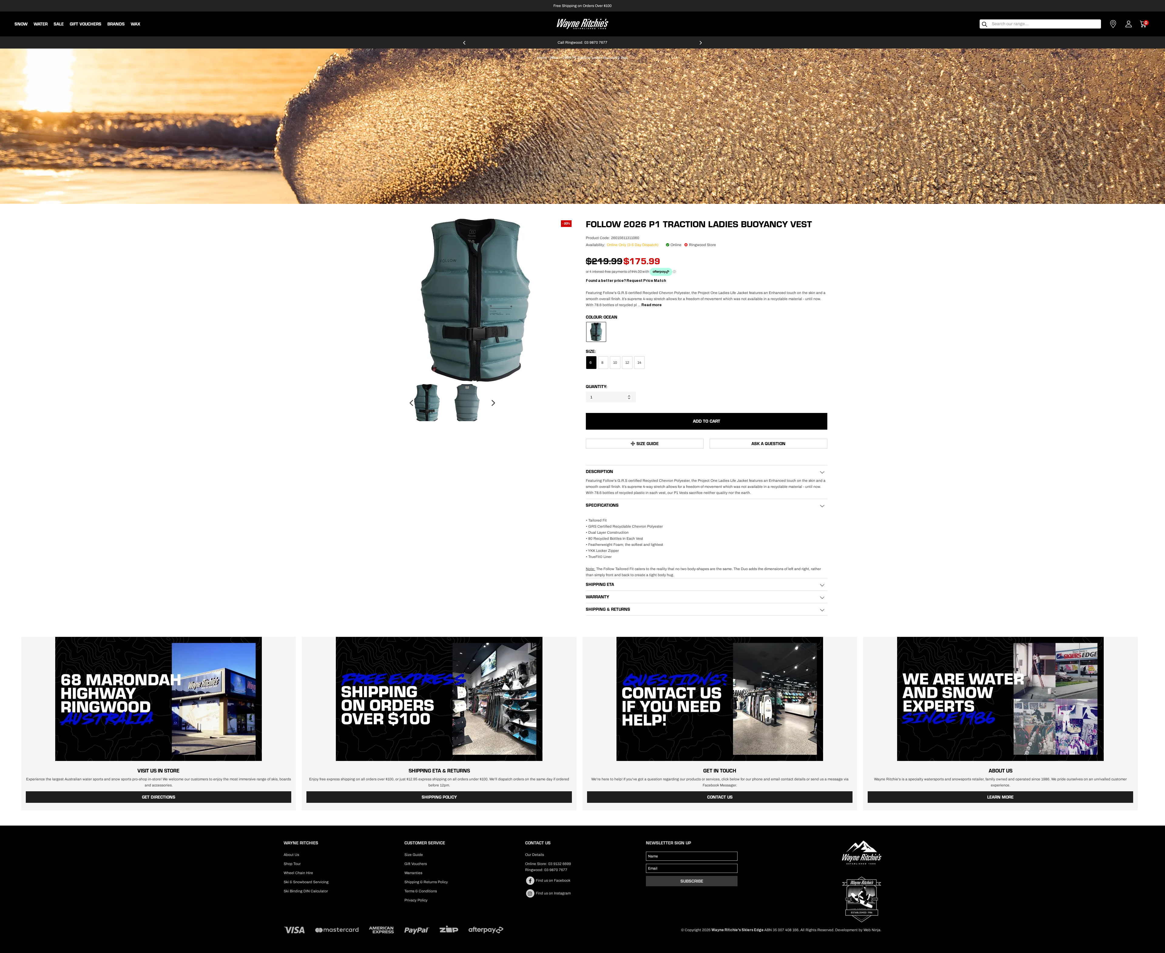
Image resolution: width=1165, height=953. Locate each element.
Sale (59, 24)
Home (542, 57)
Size (590, 351)
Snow (21, 24)
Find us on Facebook (552, 880)
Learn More (1000, 797)
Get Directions (158, 797)
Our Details (534, 854)
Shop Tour (292, 864)
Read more (651, 305)
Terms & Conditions (420, 891)
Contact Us (720, 797)
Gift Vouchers (85, 24)
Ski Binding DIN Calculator (306, 891)
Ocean (610, 317)
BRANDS (116, 24)
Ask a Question (768, 443)
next (701, 45)
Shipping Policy (439, 797)
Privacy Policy (415, 900)
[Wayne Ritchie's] (582, 23)
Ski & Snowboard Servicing (306, 882)
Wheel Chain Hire (298, 873)
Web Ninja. (872, 930)
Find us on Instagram (553, 893)
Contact (1113, 24)
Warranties (413, 873)
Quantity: (596, 386)
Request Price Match (646, 281)
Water (41, 24)
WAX (135, 24)
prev (464, 45)
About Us (291, 854)
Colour (594, 317)
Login (1128, 24)
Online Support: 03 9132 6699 (583, 42)
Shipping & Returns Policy (426, 882)
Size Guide (648, 443)
